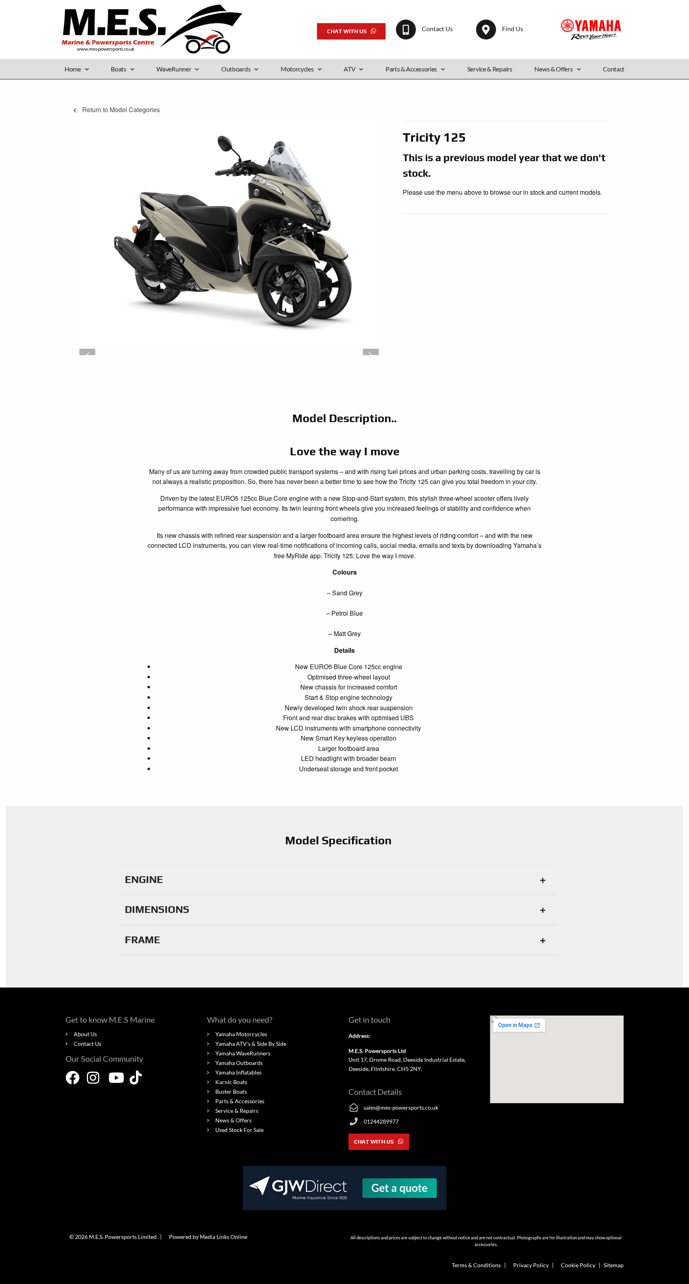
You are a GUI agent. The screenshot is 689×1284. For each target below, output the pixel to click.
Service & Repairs (489, 69)
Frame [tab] (142, 940)
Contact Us (437, 28)
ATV (349, 69)
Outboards (235, 69)
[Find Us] (486, 30)
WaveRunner (173, 69)
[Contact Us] (406, 30)
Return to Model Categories (120, 109)
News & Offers (553, 69)
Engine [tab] (144, 879)
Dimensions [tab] (157, 909)
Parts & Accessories (411, 69)
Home (73, 69)
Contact (613, 69)
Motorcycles (297, 69)
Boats (118, 69)
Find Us (512, 28)
